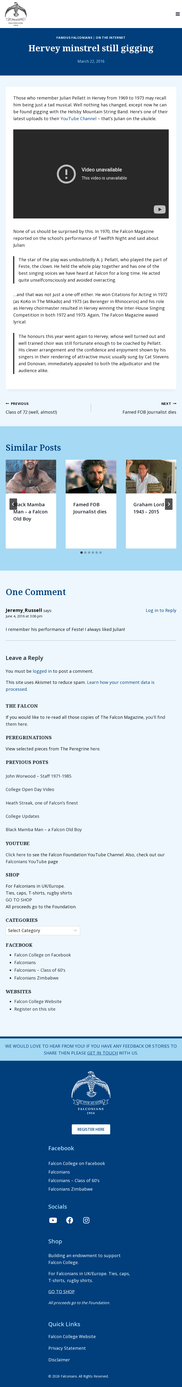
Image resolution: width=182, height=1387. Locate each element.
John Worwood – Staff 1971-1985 (38, 776)
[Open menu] (177, 14)
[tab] (81, 552)
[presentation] (31, 476)
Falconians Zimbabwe (36, 978)
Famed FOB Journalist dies (149, 408)
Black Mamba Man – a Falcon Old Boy (30, 511)
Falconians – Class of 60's (39, 970)
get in (94, 1053)
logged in (42, 671)
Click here (16, 854)
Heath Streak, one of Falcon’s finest (42, 803)
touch (109, 1053)
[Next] (169, 504)
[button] (53, 1220)
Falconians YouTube (26, 861)
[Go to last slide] (13, 504)
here (95, 749)
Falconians (25, 962)
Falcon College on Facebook (42, 955)
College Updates (22, 816)
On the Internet (110, 38)
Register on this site (34, 1009)
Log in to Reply (161, 610)
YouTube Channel (78, 118)
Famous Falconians (74, 38)
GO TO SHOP (19, 900)
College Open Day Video (30, 789)
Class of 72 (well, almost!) (31, 408)
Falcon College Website (38, 1001)
